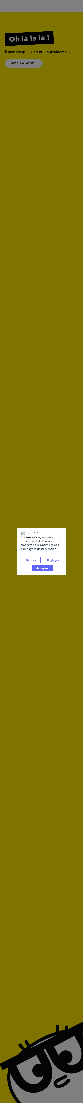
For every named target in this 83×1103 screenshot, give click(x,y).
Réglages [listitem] (53, 560)
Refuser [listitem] (31, 560)
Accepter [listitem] (42, 568)
